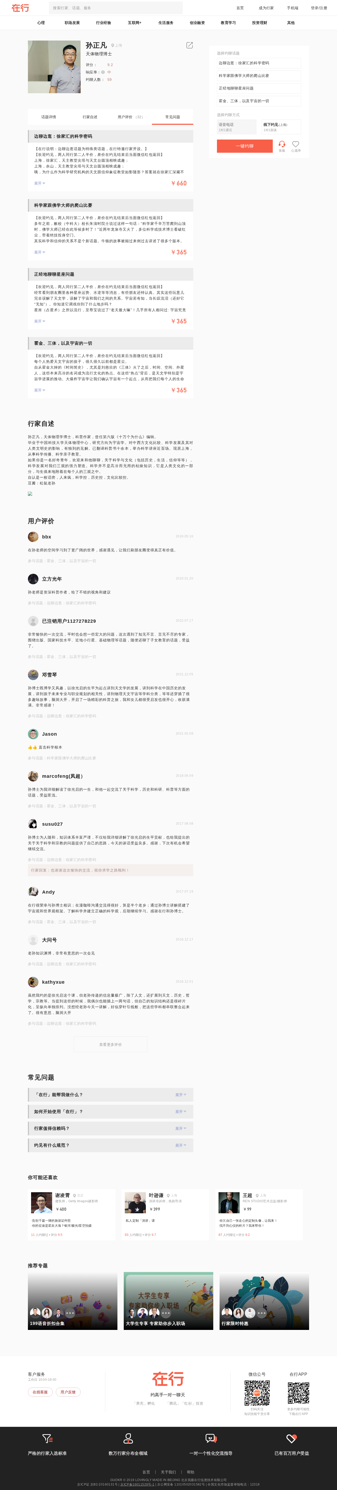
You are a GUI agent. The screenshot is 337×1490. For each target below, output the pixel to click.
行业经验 (103, 23)
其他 (291, 23)
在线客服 (40, 1392)
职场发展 (72, 23)
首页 (240, 8)
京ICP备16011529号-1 (137, 1484)
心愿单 (296, 150)
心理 (41, 23)
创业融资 (197, 23)
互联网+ (135, 23)
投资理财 (259, 23)
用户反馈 (68, 1392)
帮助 (191, 1472)
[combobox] (116, 8)
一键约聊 (245, 146)
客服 (282, 150)
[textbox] (116, 8)
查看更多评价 (110, 1044)
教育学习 (228, 23)
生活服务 (166, 23)
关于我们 (168, 1472)
